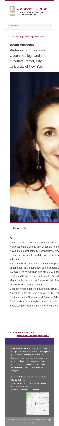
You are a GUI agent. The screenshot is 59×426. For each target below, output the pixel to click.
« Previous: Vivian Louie (22, 332)
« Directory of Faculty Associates (28, 36)
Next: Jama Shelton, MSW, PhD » (33, 335)
